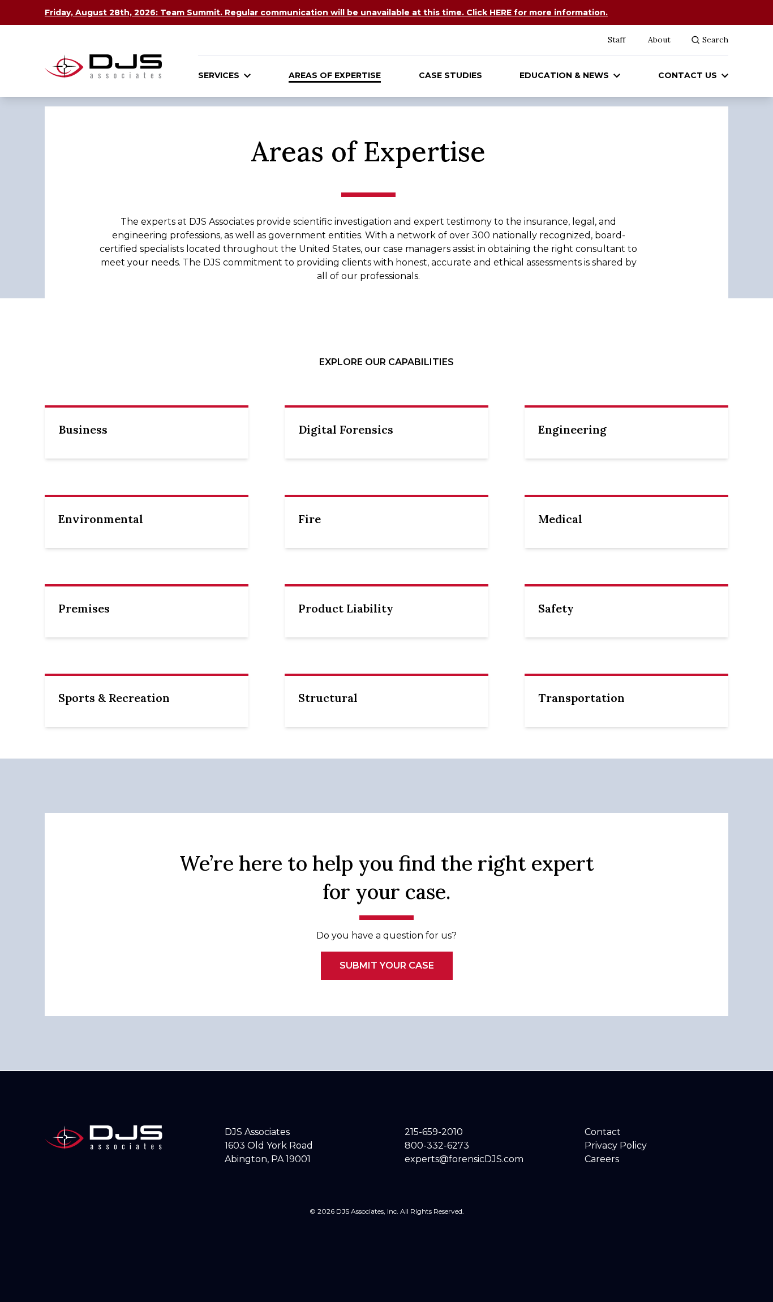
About (659, 40)
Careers (602, 1159)
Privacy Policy (616, 1145)
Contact (603, 1132)
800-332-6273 (437, 1145)
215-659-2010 (434, 1132)
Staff (616, 40)
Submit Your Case (387, 965)
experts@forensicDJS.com (464, 1159)
